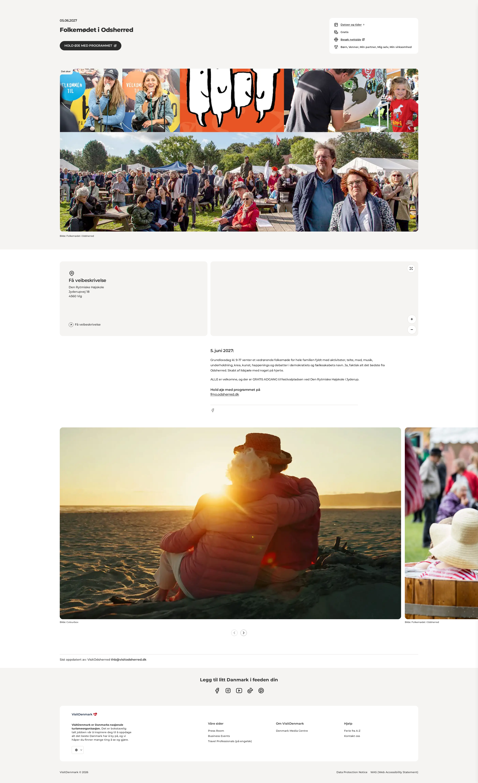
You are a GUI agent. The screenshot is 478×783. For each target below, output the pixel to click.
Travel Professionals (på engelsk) (230, 741)
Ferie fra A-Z (352, 730)
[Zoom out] (411, 329)
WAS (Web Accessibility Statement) (394, 772)
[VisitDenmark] (84, 714)
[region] (314, 298)
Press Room (216, 730)
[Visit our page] (228, 690)
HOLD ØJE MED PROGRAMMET (88, 45)
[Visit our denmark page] (217, 690)
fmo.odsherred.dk (224, 394)
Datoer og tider (351, 24)
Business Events (219, 736)
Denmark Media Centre (292, 730)
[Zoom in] (411, 319)
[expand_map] (411, 268)
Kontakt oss (352, 736)
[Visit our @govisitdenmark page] (250, 690)
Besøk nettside (351, 39)
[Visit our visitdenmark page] (239, 690)
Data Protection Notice (351, 772)
